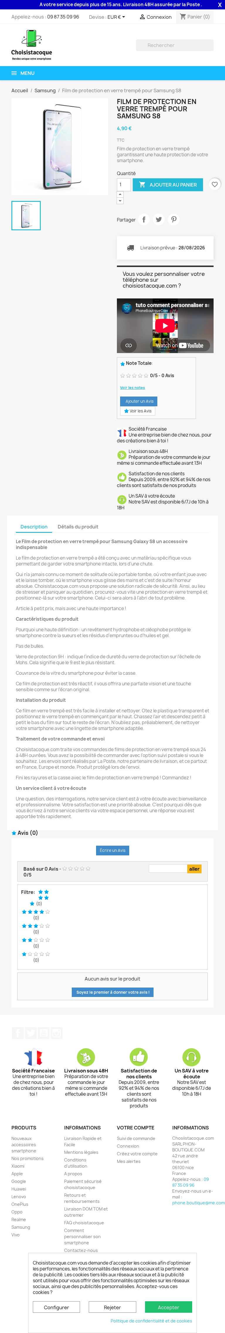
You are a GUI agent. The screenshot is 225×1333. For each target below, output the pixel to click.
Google (18, 1181)
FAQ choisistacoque (84, 1222)
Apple (17, 1173)
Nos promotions (27, 1158)
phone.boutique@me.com (198, 1203)
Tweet (159, 219)
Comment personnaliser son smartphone (82, 1236)
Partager (144, 219)
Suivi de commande (136, 1138)
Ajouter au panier (168, 184)
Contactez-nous (81, 1250)
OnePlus (19, 1204)
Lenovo (18, 1196)
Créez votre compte (137, 1153)
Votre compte (135, 1127)
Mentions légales (81, 1152)
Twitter (31, 1033)
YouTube (44, 1033)
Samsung (20, 1227)
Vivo (15, 1235)
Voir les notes (132, 387)
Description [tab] (34, 526)
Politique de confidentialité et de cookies (151, 1321)
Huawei (18, 1189)
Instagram (56, 1033)
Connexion (128, 1146)
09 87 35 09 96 (63, 17)
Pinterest (174, 219)
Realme (18, 1219)
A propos (73, 1173)
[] (211, 49)
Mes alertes (129, 1161)
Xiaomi (17, 1166)
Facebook (18, 1033)
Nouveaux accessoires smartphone (23, 1145)
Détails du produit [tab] (78, 526)
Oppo (17, 1212)
